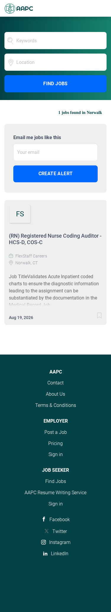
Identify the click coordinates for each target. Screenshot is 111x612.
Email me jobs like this (37, 137)
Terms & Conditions (55, 405)
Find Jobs (55, 83)
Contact (55, 383)
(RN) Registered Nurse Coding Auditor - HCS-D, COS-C (55, 239)
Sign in (56, 454)
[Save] (99, 317)
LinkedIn (59, 553)
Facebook (59, 519)
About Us (55, 394)
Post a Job (55, 432)
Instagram (59, 542)
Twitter (59, 531)
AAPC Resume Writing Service (55, 492)
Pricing (55, 443)
